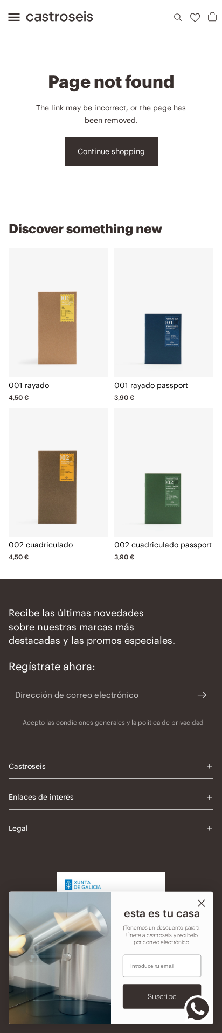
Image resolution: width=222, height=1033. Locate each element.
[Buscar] (177, 17)
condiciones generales (90, 722)
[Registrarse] (202, 695)
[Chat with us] (197, 1008)
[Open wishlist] (195, 17)
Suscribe (162, 996)
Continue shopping (111, 151)
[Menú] (11, 17)
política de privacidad (171, 722)
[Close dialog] (201, 903)
